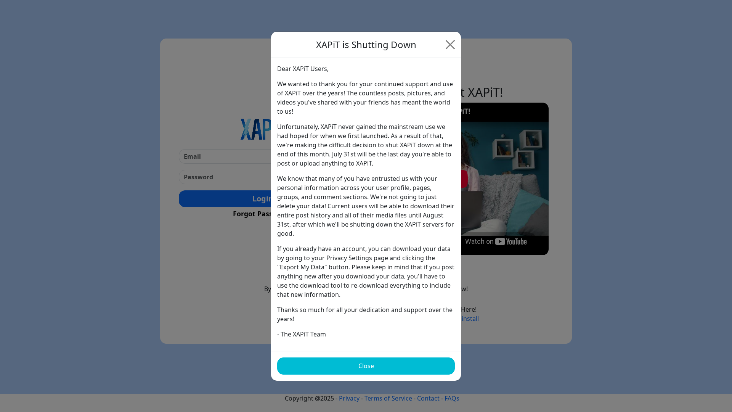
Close (366, 366)
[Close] (450, 44)
